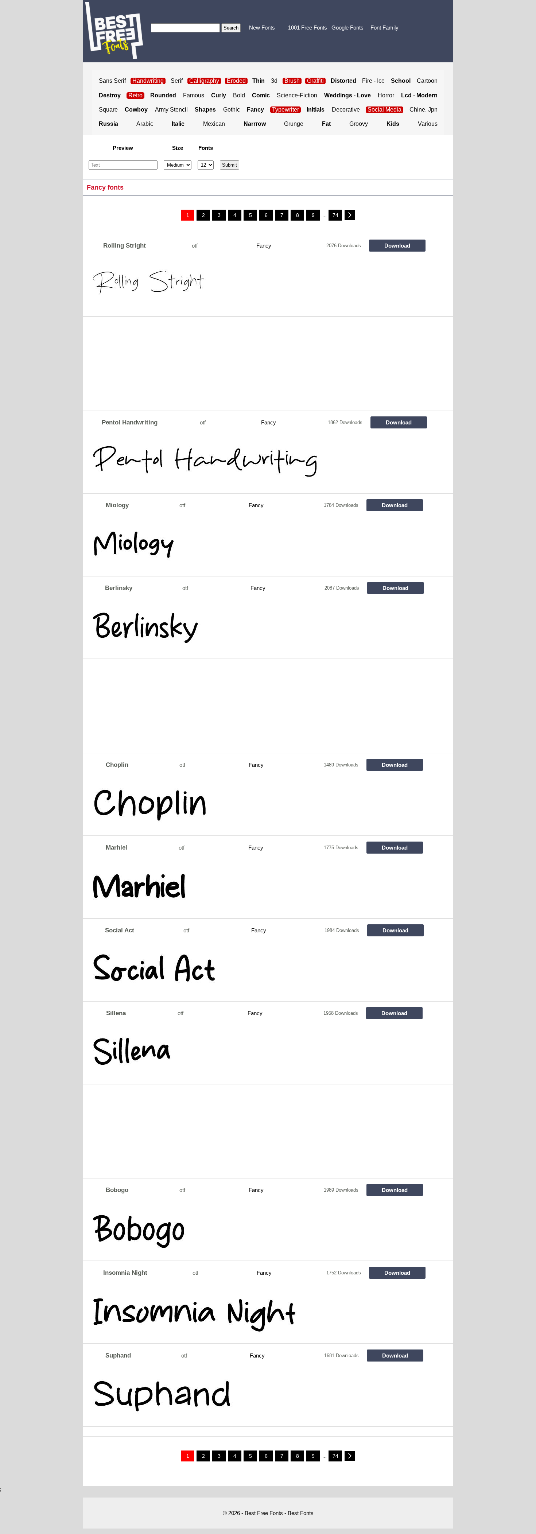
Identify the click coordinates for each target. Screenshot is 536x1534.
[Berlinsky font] (256, 628)
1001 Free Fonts (307, 27)
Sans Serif (112, 81)
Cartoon (427, 81)
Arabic (144, 124)
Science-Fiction (297, 95)
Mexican (214, 124)
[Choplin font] (256, 805)
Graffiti (315, 81)
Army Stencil (171, 109)
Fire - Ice (373, 81)
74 (335, 215)
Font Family (384, 27)
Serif (177, 81)
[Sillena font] (256, 1054)
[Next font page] (350, 215)
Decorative (346, 109)
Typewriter (285, 109)
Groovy (358, 124)
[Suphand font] (256, 1396)
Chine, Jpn (423, 109)
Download (397, 245)
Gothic (231, 109)
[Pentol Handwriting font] (256, 463)
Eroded (236, 81)
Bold (239, 95)
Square (108, 109)
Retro (135, 95)
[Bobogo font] (256, 1230)
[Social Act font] (256, 971)
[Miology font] (256, 546)
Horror (386, 95)
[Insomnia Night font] (256, 1313)
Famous (193, 95)
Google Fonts (347, 27)
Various (428, 124)
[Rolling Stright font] (256, 286)
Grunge (293, 124)
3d (274, 81)
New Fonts (262, 27)
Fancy (263, 245)
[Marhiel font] (256, 888)
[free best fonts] (114, 30)
